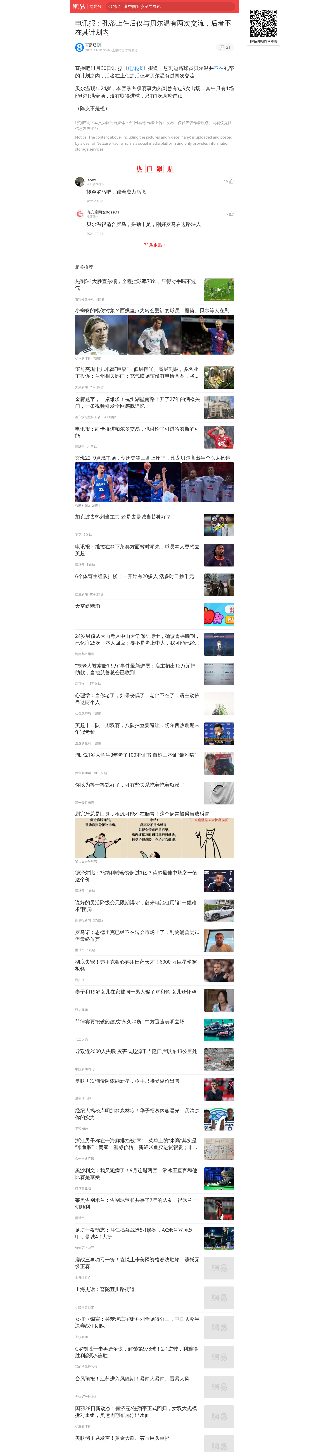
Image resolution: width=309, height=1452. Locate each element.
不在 (219, 68)
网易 (79, 6)
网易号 (95, 6)
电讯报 (135, 68)
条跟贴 (153, 245)
